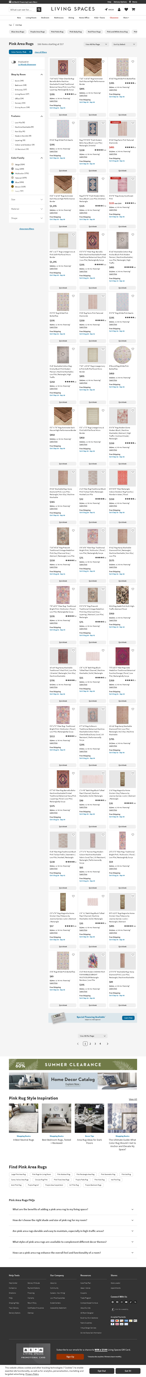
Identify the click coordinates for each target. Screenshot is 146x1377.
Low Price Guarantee (57, 1298)
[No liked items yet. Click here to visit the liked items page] (126, 9)
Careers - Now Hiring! (57, 1293)
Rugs (10, 25)
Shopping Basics (24, 1136)
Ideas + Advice (85, 1288)
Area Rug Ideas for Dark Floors (89, 1141)
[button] (70, 94)
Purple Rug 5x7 (33, 1185)
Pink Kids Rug (100, 1180)
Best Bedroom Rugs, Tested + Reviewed (56, 1141)
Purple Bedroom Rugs (93, 1185)
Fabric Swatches (86, 1323)
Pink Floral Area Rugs (61, 1180)
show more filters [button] (26, 228)
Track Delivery (14, 1308)
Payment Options (34, 1288)
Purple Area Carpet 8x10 (54, 1185)
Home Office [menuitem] (84, 17)
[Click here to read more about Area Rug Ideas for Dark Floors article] (89, 1118)
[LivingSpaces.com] (73, 8)
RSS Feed (135, 1302)
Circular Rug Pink (41, 1180)
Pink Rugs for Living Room (41, 1174)
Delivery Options (120, 2)
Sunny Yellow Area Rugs (19, 1180)
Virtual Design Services (88, 1328)
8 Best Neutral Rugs (23, 1139)
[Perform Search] (39, 9)
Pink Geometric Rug (108, 1174)
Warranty (31, 1298)
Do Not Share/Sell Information (90, 1333)
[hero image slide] (73, 1065)
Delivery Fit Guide (34, 1283)
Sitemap (30, 1313)
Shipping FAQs (14, 1303)
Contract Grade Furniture (89, 1303)
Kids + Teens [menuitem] (99, 17)
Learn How (54, 101)
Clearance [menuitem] (114, 17)
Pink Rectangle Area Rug (85, 1174)
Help (109, 2)
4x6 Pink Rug (115, 1180)
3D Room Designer (86, 1313)
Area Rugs (18, 25)
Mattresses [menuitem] (59, 17)
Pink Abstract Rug (63, 1174)
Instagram (122, 1302)
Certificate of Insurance (36, 1308)
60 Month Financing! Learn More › (24, 2)
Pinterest (112, 1302)
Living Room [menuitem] (31, 17)
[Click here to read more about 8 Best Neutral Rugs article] (23, 1118)
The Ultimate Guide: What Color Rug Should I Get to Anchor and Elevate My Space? (122, 1144)
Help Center (13, 1283)
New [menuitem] (19, 17)
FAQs (11, 1298)
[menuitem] (133, 9)
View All (133, 1099)
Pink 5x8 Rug (126, 1174)
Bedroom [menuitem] (45, 17)
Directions (12, 1293)
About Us (53, 1283)
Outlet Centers (55, 1303)
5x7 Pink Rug (74, 1185)
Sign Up (70, 1356)
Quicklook (63, 115)
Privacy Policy (32, 1374)
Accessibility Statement (58, 1308)
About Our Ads (85, 1308)
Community (54, 1288)
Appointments (116, 1288)
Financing (31, 1293)
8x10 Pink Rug (16, 1185)
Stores (134, 2)
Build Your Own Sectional (89, 1318)
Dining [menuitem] (71, 17)
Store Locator (115, 1283)
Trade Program (85, 1298)
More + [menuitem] (126, 17)
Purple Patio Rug (82, 1180)
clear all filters (41, 52)
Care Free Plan (85, 1283)
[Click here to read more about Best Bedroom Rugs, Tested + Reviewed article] (56, 1118)
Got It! (128, 1371)
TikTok (131, 1302)
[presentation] (96, 44)
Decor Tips (89, 1136)
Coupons (83, 1293)
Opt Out (102, 1371)
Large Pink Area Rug (18, 1174)
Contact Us (13, 1288)
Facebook (117, 1302)
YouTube (126, 1302)
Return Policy (32, 1303)
